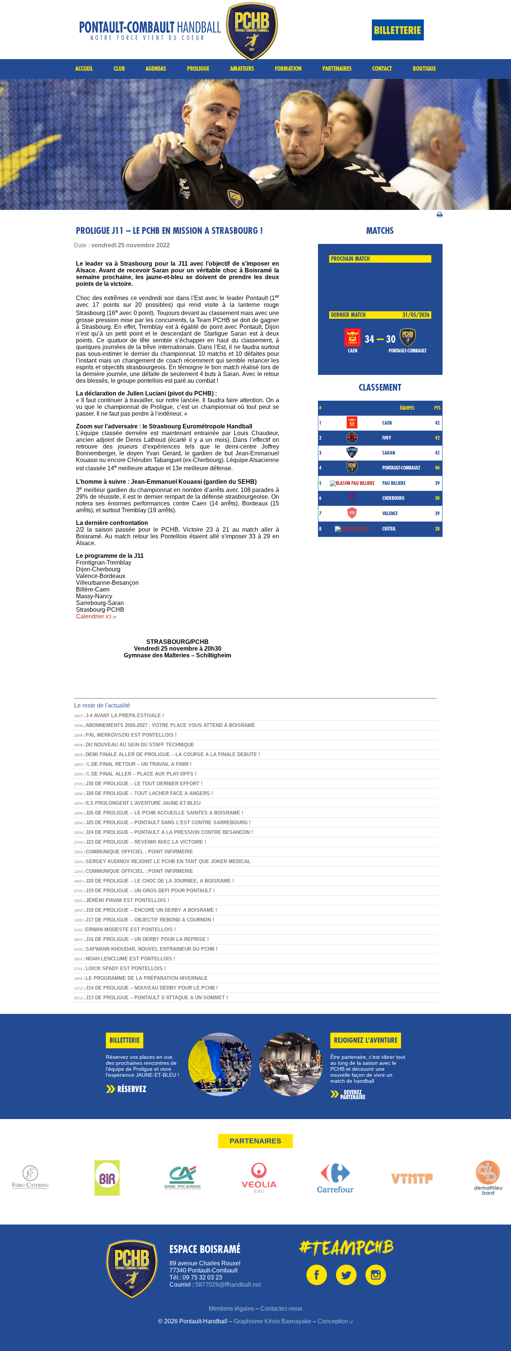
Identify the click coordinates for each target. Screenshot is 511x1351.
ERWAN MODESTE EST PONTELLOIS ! (130, 929)
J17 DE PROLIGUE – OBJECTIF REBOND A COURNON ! (150, 920)
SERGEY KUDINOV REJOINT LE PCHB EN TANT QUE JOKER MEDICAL (168, 861)
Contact (382, 69)
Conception (333, 1321)
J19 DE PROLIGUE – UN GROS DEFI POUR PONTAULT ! (150, 890)
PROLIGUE (198, 69)
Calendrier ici (93, 616)
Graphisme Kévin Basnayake (272, 1321)
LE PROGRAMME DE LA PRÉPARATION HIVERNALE (147, 978)
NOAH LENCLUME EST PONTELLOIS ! (130, 959)
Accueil (84, 69)
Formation (288, 69)
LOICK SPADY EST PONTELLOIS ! (126, 968)
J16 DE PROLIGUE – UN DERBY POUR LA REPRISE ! (147, 939)
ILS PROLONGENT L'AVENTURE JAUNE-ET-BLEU (143, 803)
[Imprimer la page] (440, 213)
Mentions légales (231, 1308)
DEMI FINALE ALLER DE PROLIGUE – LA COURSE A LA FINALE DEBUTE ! (173, 754)
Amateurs (242, 69)
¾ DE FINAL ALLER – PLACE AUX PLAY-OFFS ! (141, 774)
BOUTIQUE (424, 69)
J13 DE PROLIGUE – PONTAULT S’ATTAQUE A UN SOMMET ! (157, 997)
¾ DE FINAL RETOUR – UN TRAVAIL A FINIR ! (139, 764)
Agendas (156, 69)
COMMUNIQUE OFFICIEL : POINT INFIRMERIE (139, 852)
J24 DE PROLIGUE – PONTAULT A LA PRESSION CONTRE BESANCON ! (169, 832)
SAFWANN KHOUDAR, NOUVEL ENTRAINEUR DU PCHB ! (151, 949)
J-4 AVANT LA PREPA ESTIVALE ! (125, 715)
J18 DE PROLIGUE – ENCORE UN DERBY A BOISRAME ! (151, 910)
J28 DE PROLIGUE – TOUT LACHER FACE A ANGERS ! (149, 793)
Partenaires (337, 69)
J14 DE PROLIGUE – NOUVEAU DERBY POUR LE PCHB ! (152, 988)
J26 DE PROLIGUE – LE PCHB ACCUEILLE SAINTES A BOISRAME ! (164, 813)
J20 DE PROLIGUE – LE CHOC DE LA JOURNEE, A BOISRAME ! (160, 881)
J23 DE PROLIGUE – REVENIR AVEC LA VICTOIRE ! (146, 842)
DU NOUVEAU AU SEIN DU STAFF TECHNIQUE (140, 745)
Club (119, 69)
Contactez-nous (281, 1308)
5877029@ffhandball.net (228, 1284)
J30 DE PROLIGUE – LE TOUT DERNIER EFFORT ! (144, 783)
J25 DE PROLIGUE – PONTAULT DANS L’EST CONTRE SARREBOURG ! (168, 822)
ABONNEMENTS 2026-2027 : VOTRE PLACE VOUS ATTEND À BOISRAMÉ (170, 725)
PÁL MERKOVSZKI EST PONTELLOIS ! (131, 735)
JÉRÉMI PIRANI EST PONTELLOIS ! (127, 900)
